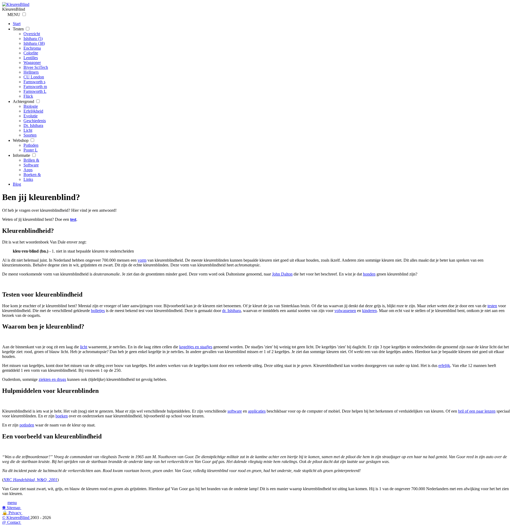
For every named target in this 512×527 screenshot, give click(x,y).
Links (28, 179)
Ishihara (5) (33, 38)
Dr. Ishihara (33, 125)
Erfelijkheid (33, 111)
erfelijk (444, 365)
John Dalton (282, 274)
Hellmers (31, 72)
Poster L (30, 150)
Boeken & (32, 174)
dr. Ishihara (231, 310)
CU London (33, 77)
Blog (17, 184)
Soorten (30, 135)
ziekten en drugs (52, 379)
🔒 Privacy (12, 512)
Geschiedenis (34, 120)
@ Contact (11, 522)
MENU (14, 14)
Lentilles (30, 57)
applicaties (257, 411)
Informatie (22, 155)
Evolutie (30, 116)
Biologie (30, 106)
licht (83, 347)
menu (12, 502)
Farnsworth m (35, 86)
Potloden (30, 145)
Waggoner (32, 62)
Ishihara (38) (34, 43)
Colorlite (30, 53)
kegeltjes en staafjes (195, 347)
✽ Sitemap (11, 507)
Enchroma (32, 48)
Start (17, 23)
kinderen (369, 310)
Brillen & (31, 160)
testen (492, 306)
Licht (27, 130)
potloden (26, 425)
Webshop (21, 140)
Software (31, 165)
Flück (28, 96)
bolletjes (98, 310)
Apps (28, 169)
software (234, 411)
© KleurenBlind (16, 517)
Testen (19, 29)
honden (369, 274)
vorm (142, 260)
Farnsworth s (34, 81)
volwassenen (345, 310)
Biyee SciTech (35, 67)
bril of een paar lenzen (476, 411)
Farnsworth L (34, 91)
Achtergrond (24, 101)
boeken (61, 416)
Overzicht (31, 33)
